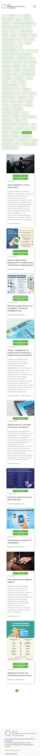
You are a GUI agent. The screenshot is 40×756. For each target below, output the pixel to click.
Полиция (5, 105)
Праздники (28, 105)
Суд (27, 128)
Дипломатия (21, 58)
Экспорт (16, 144)
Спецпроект (24, 124)
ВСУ (20, 43)
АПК (23, 27)
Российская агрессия (29, 117)
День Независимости (24, 55)
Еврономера (6, 62)
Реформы (15, 117)
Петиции (28, 101)
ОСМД (4, 101)
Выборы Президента (9, 47)
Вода (31, 39)
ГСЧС (35, 51)
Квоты (16, 74)
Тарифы (5, 132)
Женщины (6, 66)
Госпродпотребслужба (10, 51)
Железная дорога (29, 62)
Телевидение (15, 132)
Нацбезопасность (8, 97)
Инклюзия (17, 70)
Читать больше (14, 223)
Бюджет (14, 35)
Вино (18, 39)
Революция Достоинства (10, 113)
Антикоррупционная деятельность (23, 23)
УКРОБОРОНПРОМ (22, 140)
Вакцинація (23, 35)
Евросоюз (17, 62)
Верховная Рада (8, 39)
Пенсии (20, 101)
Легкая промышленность (10, 86)
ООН (31, 97)
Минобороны (7, 93)
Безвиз (5, 31)
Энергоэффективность (10, 148)
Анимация (6, 23)
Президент (6, 109)
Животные (16, 66)
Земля (31, 66)
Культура (22, 82)
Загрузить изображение (15, 269)
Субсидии (19, 128)
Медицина (26, 89)
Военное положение (9, 43)
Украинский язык (8, 140)
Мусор (17, 93)
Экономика (6, 144)
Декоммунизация (8, 55)
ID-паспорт (11, 16)
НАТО (24, 93)
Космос (29, 78)
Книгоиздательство (27, 74)
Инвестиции (6, 70)
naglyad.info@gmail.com (12, 750)
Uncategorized (7, 20)
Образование (22, 97)
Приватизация (17, 109)
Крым (13, 82)
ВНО (25, 39)
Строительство (7, 128)
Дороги (31, 58)
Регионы (24, 113)
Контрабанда (7, 78)
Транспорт (6, 136)
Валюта (33, 35)
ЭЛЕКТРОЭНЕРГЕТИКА (29, 144)
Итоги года (6, 74)
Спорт (33, 124)
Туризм (15, 136)
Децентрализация (8, 58)
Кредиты (5, 82)
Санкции (17, 121)
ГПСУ (22, 51)
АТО (29, 27)
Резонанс (6, 117)
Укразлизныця (26, 136)
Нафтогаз (32, 93)
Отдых (12, 101)
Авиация (18, 20)
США (33, 128)
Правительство (16, 105)
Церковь (33, 140)
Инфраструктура (29, 70)
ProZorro (26, 16)
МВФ (18, 89)
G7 (3, 16)
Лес (23, 86)
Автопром (28, 20)
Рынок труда (7, 121)
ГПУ (29, 51)
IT (19, 16)
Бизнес (13, 31)
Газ (20, 47)
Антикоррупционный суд (10, 27)
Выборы (27, 43)
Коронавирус (19, 78)
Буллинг (5, 35)
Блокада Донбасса (25, 31)
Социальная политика (10, 124)
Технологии (27, 132)
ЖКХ (24, 66)
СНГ (25, 121)
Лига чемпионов (8, 89)
